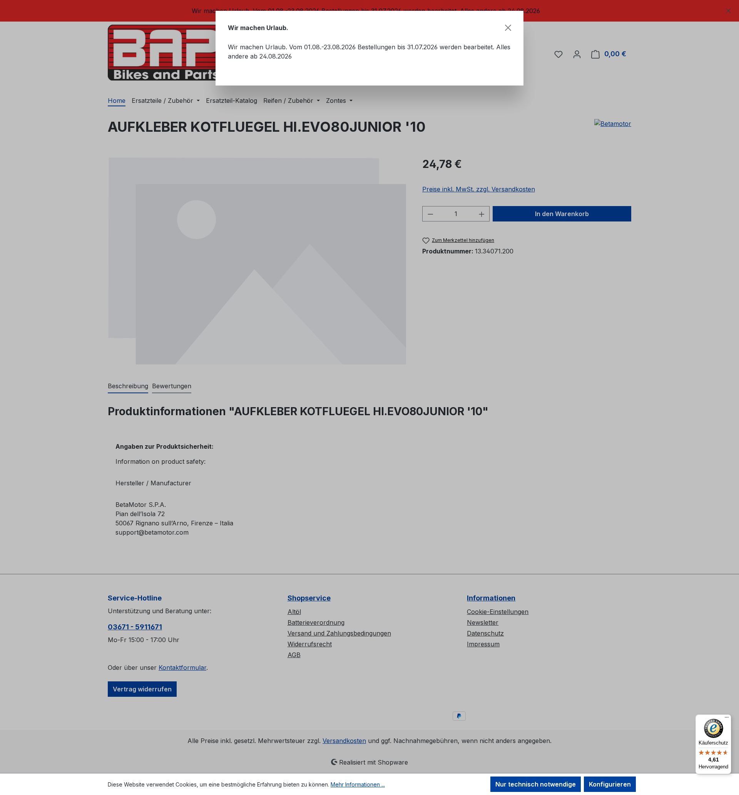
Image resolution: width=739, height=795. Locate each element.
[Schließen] (508, 28)
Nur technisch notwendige (535, 784)
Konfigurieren (610, 784)
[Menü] (726, 719)
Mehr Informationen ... (358, 784)
